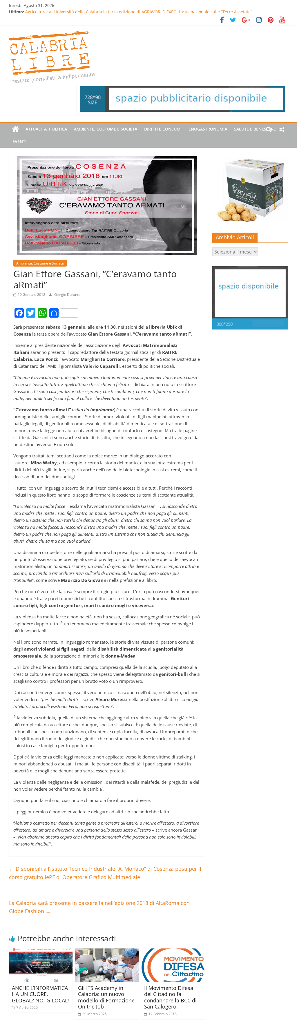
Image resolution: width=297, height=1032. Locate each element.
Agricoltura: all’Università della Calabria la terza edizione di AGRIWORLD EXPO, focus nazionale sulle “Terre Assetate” (138, 12)
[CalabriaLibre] (15, 129)
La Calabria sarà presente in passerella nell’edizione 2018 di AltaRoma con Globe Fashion (99, 907)
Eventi (19, 141)
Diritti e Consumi (163, 129)
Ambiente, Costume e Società (105, 129)
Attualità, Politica (46, 129)
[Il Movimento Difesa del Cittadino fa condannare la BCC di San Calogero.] (173, 952)
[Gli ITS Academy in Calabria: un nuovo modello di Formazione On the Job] (107, 952)
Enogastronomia (208, 129)
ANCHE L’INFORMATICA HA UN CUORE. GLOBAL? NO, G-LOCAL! (40, 994)
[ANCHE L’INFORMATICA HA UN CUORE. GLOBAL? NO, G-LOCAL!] (41, 952)
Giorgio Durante (67, 294)
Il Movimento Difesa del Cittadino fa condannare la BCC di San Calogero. (170, 997)
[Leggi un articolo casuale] (281, 129)
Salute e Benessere (255, 129)
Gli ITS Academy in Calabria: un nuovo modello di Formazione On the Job (106, 997)
